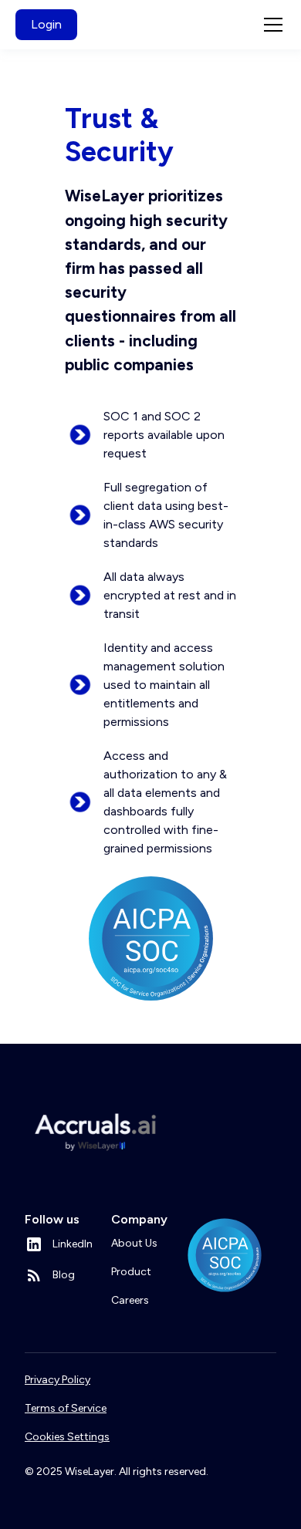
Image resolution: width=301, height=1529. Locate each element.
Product (131, 1271)
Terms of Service (66, 1408)
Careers (130, 1300)
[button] (270, 24)
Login (46, 24)
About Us (134, 1243)
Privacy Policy (57, 1379)
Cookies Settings (67, 1436)
